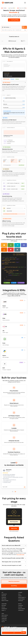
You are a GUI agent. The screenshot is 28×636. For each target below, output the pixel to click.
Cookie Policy (4, 618)
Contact (19, 595)
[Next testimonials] (15, 492)
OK (14, 632)
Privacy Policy (4, 616)
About (19, 594)
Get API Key (14, 585)
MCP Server (4, 605)
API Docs (3, 607)
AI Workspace (21, 610)
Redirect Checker (5, 600)
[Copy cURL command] (25, 30)
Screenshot (4, 597)
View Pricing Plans (14, 521)
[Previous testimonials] (13, 492)
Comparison (20, 605)
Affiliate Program (21, 597)
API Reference (4, 608)
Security (3, 621)
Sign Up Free (14, 528)
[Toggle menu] (25, 2)
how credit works (20, 554)
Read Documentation (14, 581)
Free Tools (20, 607)
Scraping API (4, 594)
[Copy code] (14, 254)
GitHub (3, 610)
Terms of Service (5, 615)
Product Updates (21, 608)
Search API (4, 595)
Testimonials (20, 600)
